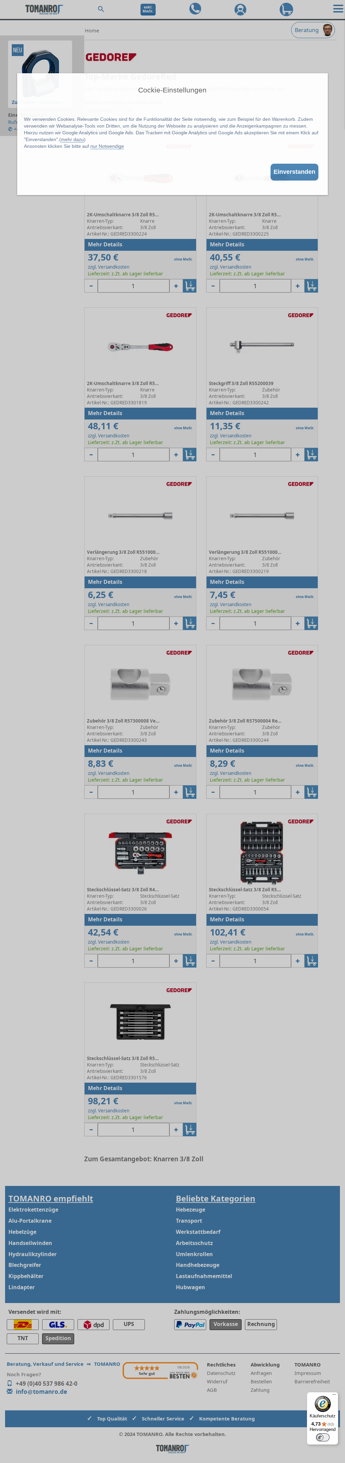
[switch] (323, 1437)
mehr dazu (72, 139)
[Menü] (334, 1396)
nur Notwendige (107, 146)
